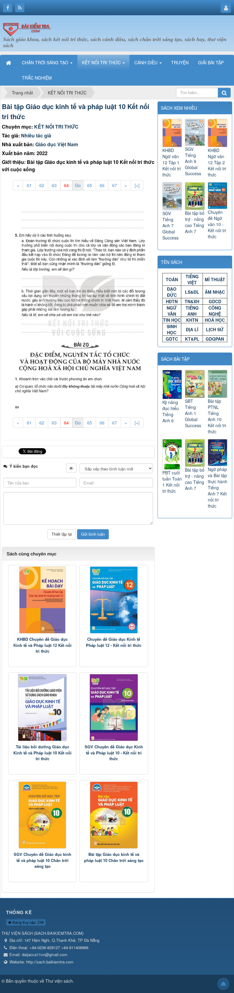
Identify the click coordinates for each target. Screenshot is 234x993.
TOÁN (172, 279)
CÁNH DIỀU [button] (146, 62)
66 (102, 185)
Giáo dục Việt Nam (56, 144)
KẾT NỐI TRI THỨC (56, 126)
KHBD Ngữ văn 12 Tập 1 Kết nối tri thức (171, 162)
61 (29, 185)
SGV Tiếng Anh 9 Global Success (193, 161)
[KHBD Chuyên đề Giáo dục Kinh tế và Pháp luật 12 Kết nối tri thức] (42, 599)
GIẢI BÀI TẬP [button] (211, 62)
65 (89, 185)
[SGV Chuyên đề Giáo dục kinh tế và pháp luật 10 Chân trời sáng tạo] (42, 815)
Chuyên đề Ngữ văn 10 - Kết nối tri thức (217, 224)
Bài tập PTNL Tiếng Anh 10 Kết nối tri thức (217, 416)
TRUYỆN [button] (180, 62)
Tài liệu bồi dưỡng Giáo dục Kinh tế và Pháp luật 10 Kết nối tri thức (42, 752)
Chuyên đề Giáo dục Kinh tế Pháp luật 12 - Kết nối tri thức (113, 642)
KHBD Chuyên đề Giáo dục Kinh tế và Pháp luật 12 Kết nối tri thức (42, 645)
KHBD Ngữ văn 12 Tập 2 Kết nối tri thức (217, 162)
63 (54, 185)
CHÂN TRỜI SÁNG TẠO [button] (45, 62)
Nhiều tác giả (36, 135)
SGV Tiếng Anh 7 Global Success (170, 225)
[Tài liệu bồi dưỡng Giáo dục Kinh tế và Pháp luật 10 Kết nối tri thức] (42, 707)
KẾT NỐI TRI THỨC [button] (102, 62)
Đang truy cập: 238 (28, 922)
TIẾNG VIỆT (192, 279)
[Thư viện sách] (29, 28)
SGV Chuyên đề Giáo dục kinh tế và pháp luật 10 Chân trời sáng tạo (42, 860)
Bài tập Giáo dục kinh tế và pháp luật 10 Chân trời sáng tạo (114, 857)
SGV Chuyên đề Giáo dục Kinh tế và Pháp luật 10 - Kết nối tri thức (114, 752)
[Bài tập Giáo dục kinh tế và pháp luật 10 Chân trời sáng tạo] (113, 815)
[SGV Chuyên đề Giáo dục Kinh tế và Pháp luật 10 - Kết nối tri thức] (113, 707)
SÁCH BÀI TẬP (175, 359)
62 (41, 185)
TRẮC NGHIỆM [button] (37, 78)
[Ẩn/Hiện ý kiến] (71, 468)
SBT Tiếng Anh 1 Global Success (193, 413)
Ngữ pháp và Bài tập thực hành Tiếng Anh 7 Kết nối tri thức (217, 487)
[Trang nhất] (9, 62)
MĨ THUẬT (215, 279)
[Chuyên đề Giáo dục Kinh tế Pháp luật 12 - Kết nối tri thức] (113, 599)
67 (114, 185)
